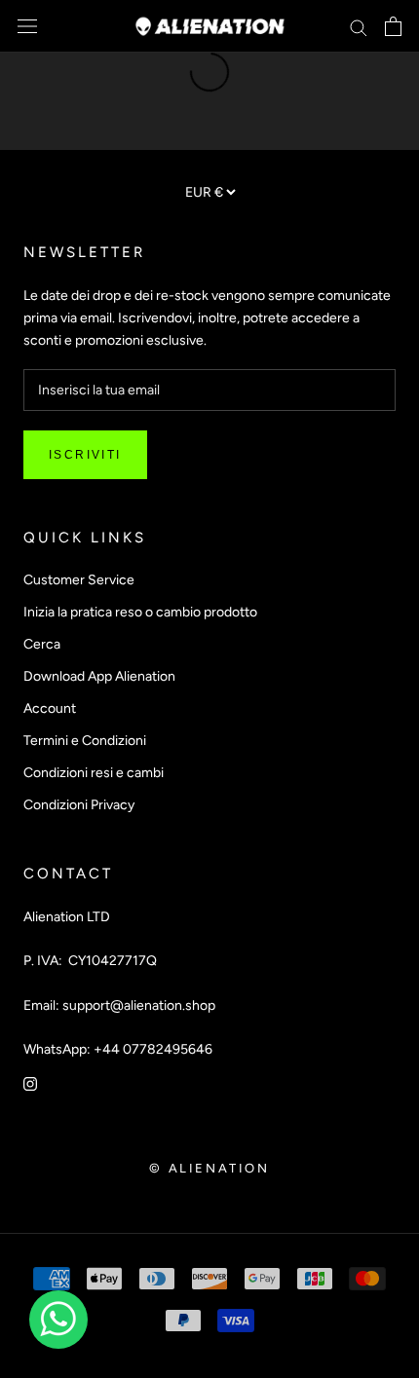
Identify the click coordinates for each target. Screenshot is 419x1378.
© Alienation (209, 1168)
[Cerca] (358, 27)
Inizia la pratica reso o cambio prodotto (140, 612)
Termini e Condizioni (84, 740)
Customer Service (78, 580)
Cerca (41, 644)
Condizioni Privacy (78, 805)
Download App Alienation (99, 676)
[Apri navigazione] (27, 26)
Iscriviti (85, 455)
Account (49, 708)
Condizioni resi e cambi (93, 772)
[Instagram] (30, 1082)
